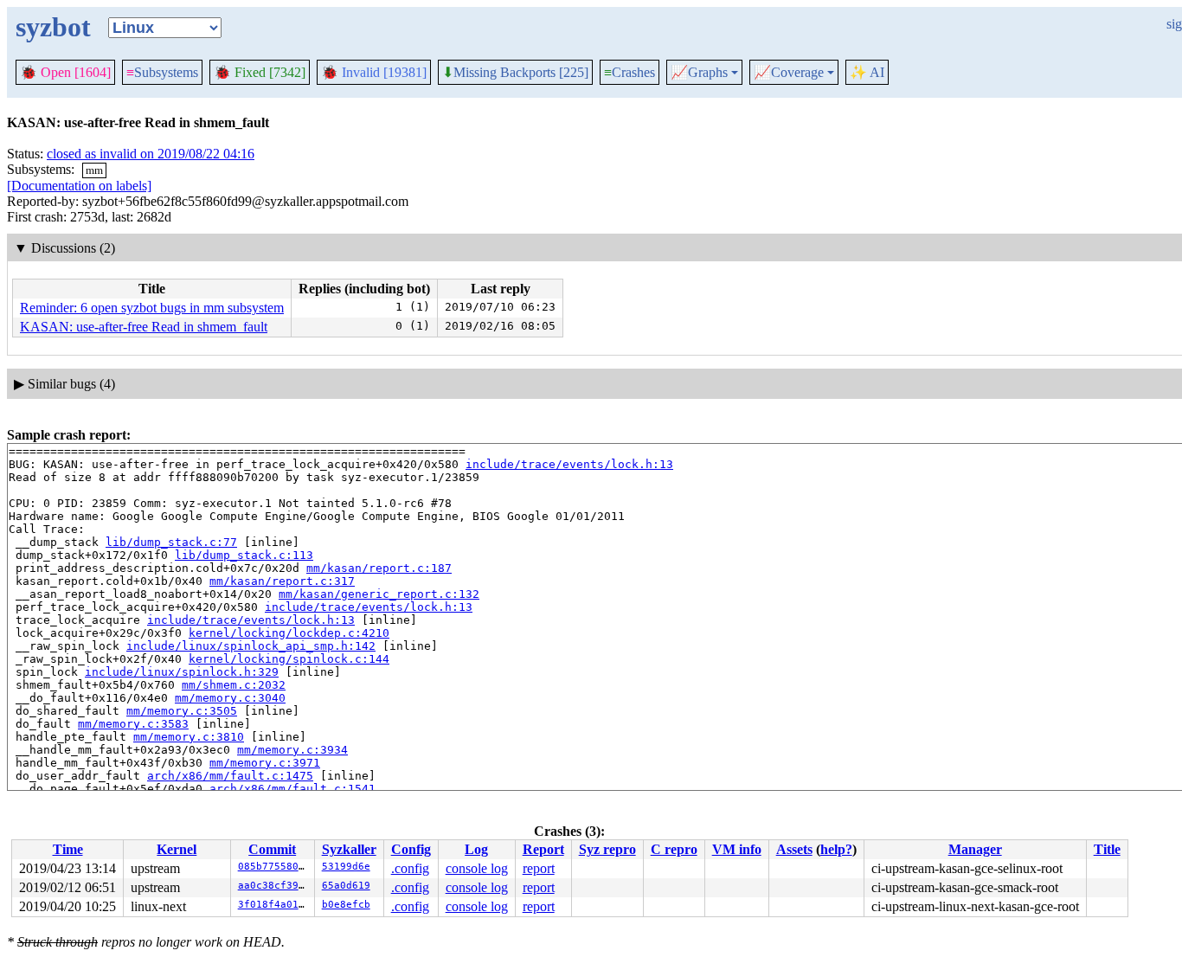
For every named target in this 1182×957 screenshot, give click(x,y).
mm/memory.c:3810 (188, 736)
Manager (975, 849)
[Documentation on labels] (79, 185)
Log (476, 849)
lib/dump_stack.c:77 (171, 542)
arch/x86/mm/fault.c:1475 (230, 775)
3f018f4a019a (274, 904)
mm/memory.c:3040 (230, 697)
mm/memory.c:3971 (264, 762)
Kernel (176, 849)
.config (410, 868)
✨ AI (867, 72)
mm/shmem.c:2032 (234, 684)
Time (68, 849)
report (539, 868)
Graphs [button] (699, 72)
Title (1107, 849)
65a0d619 (346, 885)
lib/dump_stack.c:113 (244, 555)
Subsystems (162, 72)
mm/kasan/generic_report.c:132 (379, 594)
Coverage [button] (789, 72)
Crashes (629, 72)
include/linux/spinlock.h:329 (182, 671)
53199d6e (346, 866)
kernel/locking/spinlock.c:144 (289, 658)
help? (836, 849)
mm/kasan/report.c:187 (379, 568)
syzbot (53, 26)
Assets (794, 849)
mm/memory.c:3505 (181, 710)
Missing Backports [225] (515, 72)
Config (411, 849)
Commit (272, 849)
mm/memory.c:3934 (292, 749)
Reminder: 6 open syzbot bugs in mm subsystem (152, 307)
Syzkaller (349, 849)
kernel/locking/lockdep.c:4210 (289, 632)
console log (477, 868)
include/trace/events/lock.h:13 (569, 464)
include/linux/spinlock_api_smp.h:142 (251, 645)
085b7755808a (274, 866)
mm (94, 170)
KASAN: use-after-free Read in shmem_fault (143, 326)
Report (543, 849)
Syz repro (607, 849)
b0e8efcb (346, 904)
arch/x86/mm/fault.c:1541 (292, 788)
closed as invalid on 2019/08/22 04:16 (150, 153)
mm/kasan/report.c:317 (282, 581)
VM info (736, 849)
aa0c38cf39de (274, 885)
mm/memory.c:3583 (133, 723)
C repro (674, 849)
